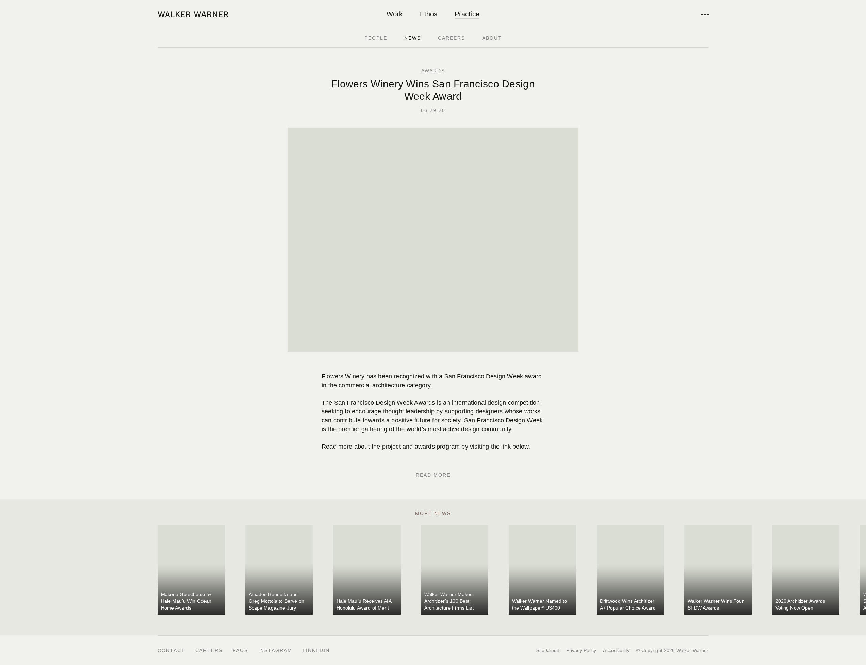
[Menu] (705, 14)
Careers (451, 38)
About (492, 38)
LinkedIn (316, 650)
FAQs (240, 650)
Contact (171, 650)
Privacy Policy (581, 650)
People (375, 38)
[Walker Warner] (192, 14)
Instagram (275, 650)
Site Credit (547, 650)
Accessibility (616, 650)
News (412, 38)
